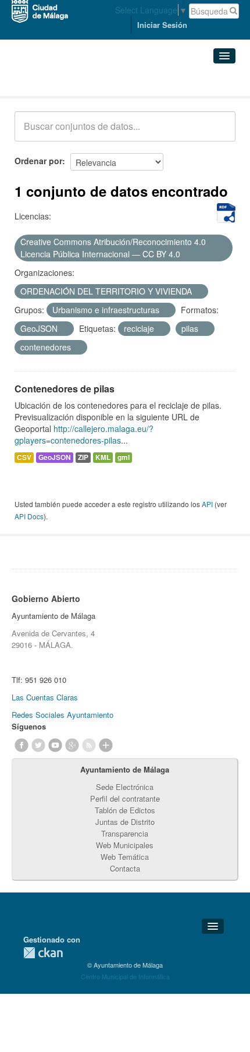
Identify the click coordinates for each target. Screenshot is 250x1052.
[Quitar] (187, 254)
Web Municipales (124, 845)
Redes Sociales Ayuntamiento (62, 714)
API (207, 504)
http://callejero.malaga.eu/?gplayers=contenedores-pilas (84, 434)
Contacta (125, 868)
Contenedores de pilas (65, 388)
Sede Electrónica (124, 786)
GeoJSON (54, 457)
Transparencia (124, 833)
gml (123, 457)
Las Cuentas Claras (45, 697)
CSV (24, 457)
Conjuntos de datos (66, 81)
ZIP (83, 457)
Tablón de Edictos (125, 810)
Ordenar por (38, 161)
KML (102, 457)
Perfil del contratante (125, 798)
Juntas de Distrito (125, 821)
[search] (218, 132)
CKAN (43, 953)
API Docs (29, 516)
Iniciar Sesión (162, 24)
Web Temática (125, 856)
